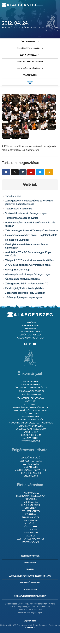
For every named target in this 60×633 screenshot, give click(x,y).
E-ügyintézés (31, 467)
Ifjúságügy (31, 524)
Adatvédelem (30, 589)
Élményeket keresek (30, 335)
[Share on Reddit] (31, 172)
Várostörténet (30, 326)
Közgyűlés (31, 401)
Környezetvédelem (31, 435)
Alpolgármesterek (31, 385)
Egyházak (30, 514)
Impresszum (30, 563)
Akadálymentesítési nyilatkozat (30, 596)
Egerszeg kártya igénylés (30, 62)
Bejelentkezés (30, 621)
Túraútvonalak (30, 542)
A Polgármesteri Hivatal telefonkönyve (30, 576)
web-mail (30, 569)
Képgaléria (29, 27)
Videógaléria (31, 502)
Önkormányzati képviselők (29, 388)
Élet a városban (28, 55)
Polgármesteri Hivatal (28, 48)
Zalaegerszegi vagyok (31, 332)
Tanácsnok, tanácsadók (30, 398)
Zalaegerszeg (20, 5)
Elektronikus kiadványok (31, 539)
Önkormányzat (28, 42)
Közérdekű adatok (31, 473)
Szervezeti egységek (31, 461)
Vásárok (30, 536)
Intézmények (30, 508)
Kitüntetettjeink (31, 414)
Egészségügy (31, 520)
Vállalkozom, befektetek (30, 338)
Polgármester (31, 381)
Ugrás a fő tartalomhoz (51, 1)
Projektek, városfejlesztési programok (31, 423)
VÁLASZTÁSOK (30, 75)
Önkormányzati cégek (31, 426)
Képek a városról (30, 505)
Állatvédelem (30, 438)
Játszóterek (31, 527)
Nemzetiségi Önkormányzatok (30, 411)
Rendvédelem (31, 533)
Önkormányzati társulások (30, 429)
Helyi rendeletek (30, 417)
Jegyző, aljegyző (30, 458)
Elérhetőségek (31, 464)
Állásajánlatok (30, 517)
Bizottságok (31, 404)
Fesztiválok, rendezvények (30, 496)
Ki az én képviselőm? (31, 395)
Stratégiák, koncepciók (31, 420)
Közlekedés (31, 530)
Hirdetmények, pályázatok (30, 68)
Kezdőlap (10, 27)
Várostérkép (31, 432)
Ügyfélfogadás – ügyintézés (30, 470)
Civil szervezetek (30, 511)
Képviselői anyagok (30, 583)
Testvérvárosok (30, 441)
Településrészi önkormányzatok (31, 407)
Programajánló (30, 493)
